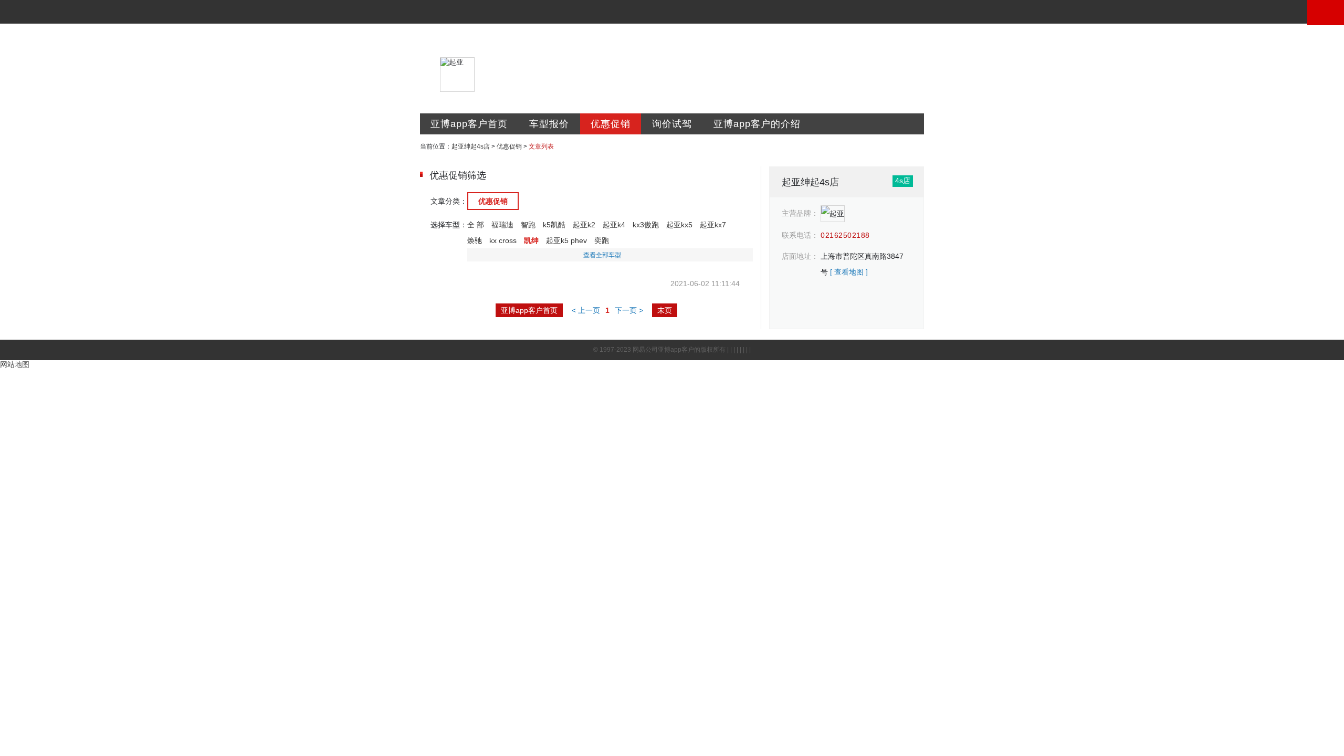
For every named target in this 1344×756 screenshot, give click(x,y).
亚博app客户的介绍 (757, 124)
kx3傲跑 (646, 224)
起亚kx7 (713, 224)
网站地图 (14, 364)
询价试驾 (672, 124)
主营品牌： (800, 213)
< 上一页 (586, 310)
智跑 (528, 224)
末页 (664, 310)
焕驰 (474, 240)
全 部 (475, 224)
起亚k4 (614, 224)
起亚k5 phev (566, 240)
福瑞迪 (502, 224)
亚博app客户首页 (469, 124)
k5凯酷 (554, 224)
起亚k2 (584, 224)
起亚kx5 (679, 224)
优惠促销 (611, 124)
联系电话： (800, 235)
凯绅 (531, 240)
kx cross (503, 240)
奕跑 (601, 240)
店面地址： (800, 256)
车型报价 (549, 124)
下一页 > (629, 310)
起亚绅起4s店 (471, 146)
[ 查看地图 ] (849, 272)
